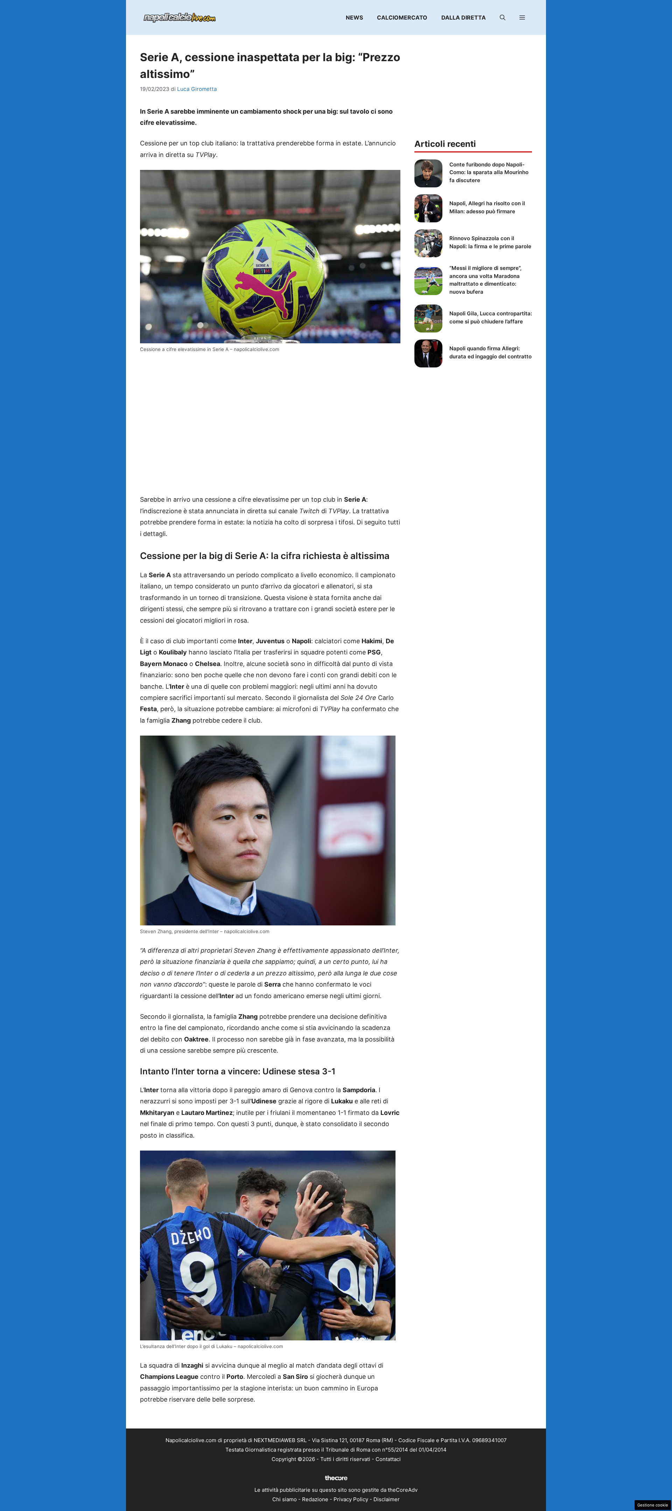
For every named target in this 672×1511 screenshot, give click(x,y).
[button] (502, 17)
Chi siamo (284, 1499)
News (354, 17)
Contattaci (388, 1459)
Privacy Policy (351, 1499)
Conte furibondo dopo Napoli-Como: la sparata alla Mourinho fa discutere (488, 172)
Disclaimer (386, 1499)
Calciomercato (402, 17)
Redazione (315, 1499)
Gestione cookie (652, 1505)
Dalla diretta (463, 17)
